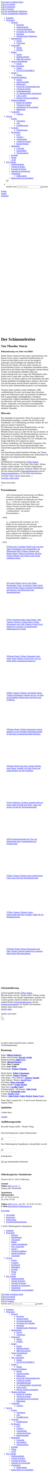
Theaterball (15, 173)
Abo (18, 123)
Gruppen (14, 128)
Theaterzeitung (22, 153)
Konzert (14, 22)
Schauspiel (15, 45)
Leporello (20, 148)
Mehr (4, 459)
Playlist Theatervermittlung (27, 98)
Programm (10, 20)
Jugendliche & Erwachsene (27, 107)
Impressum (10, 1217)
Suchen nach (11, 187)
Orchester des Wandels (25, 32)
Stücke (19, 41)
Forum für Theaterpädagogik (28, 86)
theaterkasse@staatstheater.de (19, 1206)
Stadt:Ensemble (22, 82)
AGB (13, 160)
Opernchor (20, 43)
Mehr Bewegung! (23, 59)
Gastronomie (21, 139)
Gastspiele (15, 112)
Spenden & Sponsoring (20, 171)
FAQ (18, 135)
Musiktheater (16, 38)
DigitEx (19, 50)
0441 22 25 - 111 (15, 1204)
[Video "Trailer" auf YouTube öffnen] (32, 462)
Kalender (10, 18)
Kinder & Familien (24, 102)
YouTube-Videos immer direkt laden (15, 476)
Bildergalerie (21, 176)
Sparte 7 (14, 73)
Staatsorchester (22, 27)
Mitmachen (21, 84)
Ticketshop (20, 121)
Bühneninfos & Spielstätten (22, 178)
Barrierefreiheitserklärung (16, 1222)
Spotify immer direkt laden (12, 1007)
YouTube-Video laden (10, 478)
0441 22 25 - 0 (14, 1186)
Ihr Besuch (15, 132)
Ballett (14, 52)
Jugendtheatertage (23, 91)
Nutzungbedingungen (29, 471)
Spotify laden (6, 1009)
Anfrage (19, 114)
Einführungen (22, 130)
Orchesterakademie (24, 29)
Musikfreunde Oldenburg (26, 36)
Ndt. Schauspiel (17, 66)
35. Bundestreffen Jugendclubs (28, 93)
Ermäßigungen (22, 125)
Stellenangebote (17, 164)
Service (9, 116)
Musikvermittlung (18, 100)
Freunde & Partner (18, 169)
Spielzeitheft (21, 151)
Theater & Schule (23, 89)
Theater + (20, 137)
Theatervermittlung (19, 77)
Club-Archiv (21, 96)
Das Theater (11, 162)
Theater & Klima (18, 167)
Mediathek (15, 146)
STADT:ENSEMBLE (25, 70)
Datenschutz (11, 1219)
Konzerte (20, 25)
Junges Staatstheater (19, 61)
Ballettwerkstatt (22, 57)
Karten (14, 119)
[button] (9, 182)
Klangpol (20, 34)
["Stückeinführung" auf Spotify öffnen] (26, 993)
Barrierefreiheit (22, 144)
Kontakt (14, 155)
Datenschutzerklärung (10, 473)
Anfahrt (4, 1117)
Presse (13, 157)
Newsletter (5, 1211)
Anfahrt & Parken (23, 141)
